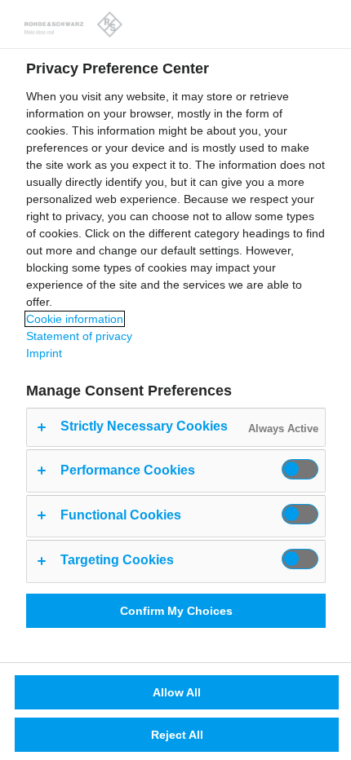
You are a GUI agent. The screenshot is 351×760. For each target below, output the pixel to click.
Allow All (177, 692)
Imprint (44, 353)
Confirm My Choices (176, 610)
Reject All (177, 734)
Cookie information (74, 318)
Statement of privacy (79, 335)
